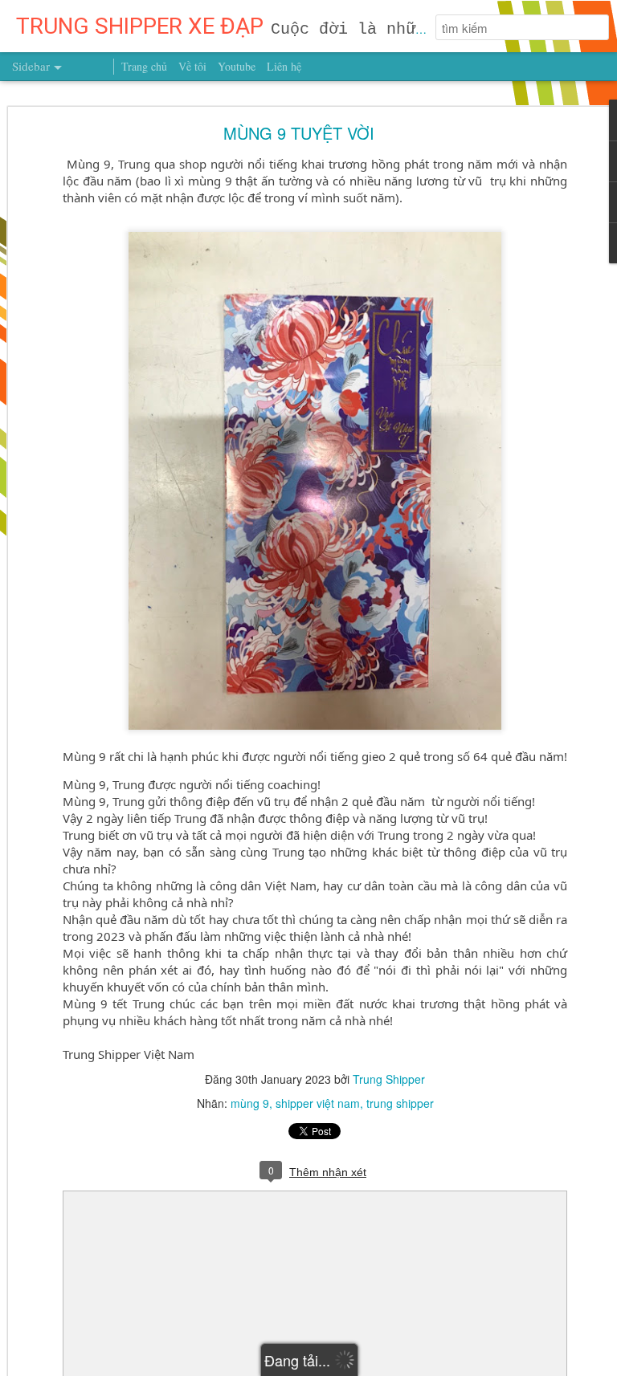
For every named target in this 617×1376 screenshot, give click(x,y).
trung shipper (400, 1103)
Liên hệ (284, 66)
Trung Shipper (389, 1079)
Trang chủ (144, 66)
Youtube (236, 66)
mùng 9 (250, 1103)
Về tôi (192, 66)
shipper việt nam (318, 1103)
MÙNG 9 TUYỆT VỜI (298, 133)
